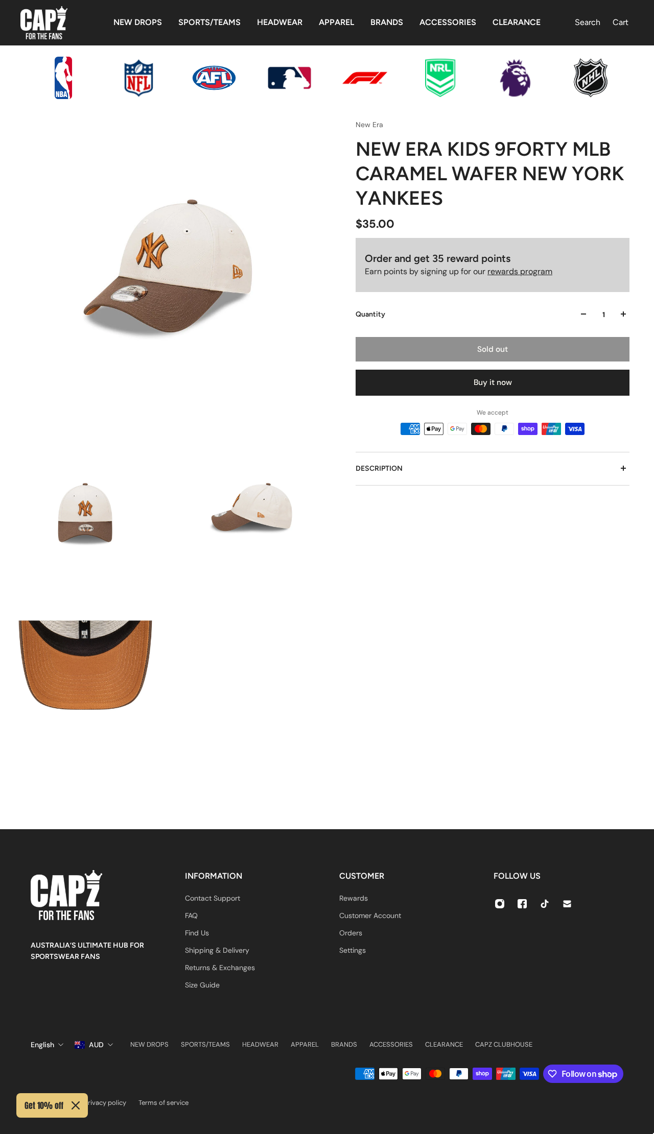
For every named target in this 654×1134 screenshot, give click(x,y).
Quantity (370, 313)
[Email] (567, 903)
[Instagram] (499, 903)
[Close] (76, 1105)
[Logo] (43, 22)
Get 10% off (44, 1105)
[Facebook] (522, 903)
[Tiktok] (544, 903)
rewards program (519, 271)
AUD (96, 1044)
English (42, 1044)
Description (379, 468)
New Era (369, 124)
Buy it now (493, 382)
